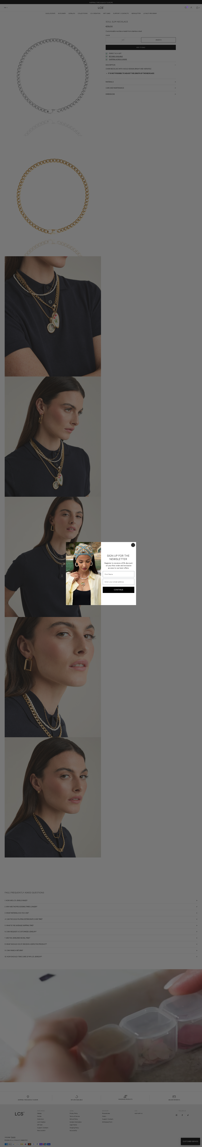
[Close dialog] (133, 545)
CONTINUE (118, 590)
